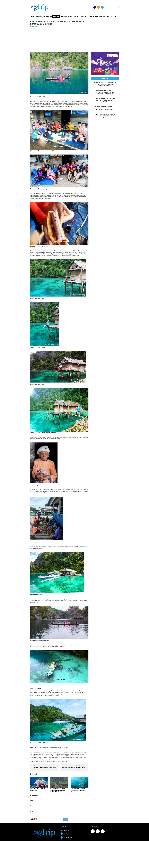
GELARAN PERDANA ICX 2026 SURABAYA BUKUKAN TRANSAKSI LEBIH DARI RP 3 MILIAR (104, 116)
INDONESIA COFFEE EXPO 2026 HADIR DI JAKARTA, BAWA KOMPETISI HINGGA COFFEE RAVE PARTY (105, 84)
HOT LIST (76, 16)
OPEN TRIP (106, 16)
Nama (31, 800)
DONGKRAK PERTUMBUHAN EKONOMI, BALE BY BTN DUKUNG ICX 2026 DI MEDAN (105, 100)
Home (32, 16)
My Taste (49, 16)
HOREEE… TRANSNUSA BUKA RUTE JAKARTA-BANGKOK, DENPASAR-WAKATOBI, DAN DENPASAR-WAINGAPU (105, 108)
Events (92, 16)
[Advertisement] (74, 40)
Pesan (32, 811)
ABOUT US (113, 16)
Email (31, 806)
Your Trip (56, 16)
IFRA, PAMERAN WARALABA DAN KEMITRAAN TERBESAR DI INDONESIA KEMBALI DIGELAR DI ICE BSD (105, 92)
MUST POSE (98, 16)
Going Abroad (40, 16)
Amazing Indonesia (66, 16)
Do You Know (84, 16)
